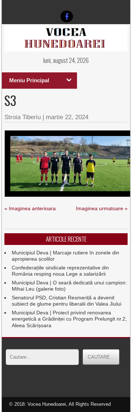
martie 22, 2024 (67, 117)
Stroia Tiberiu (22, 117)
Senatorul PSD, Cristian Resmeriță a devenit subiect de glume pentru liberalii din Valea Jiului (66, 301)
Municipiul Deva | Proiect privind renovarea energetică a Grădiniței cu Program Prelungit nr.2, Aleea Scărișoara (69, 319)
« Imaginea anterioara (30, 208)
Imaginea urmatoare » (102, 208)
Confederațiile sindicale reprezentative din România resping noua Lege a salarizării (60, 271)
